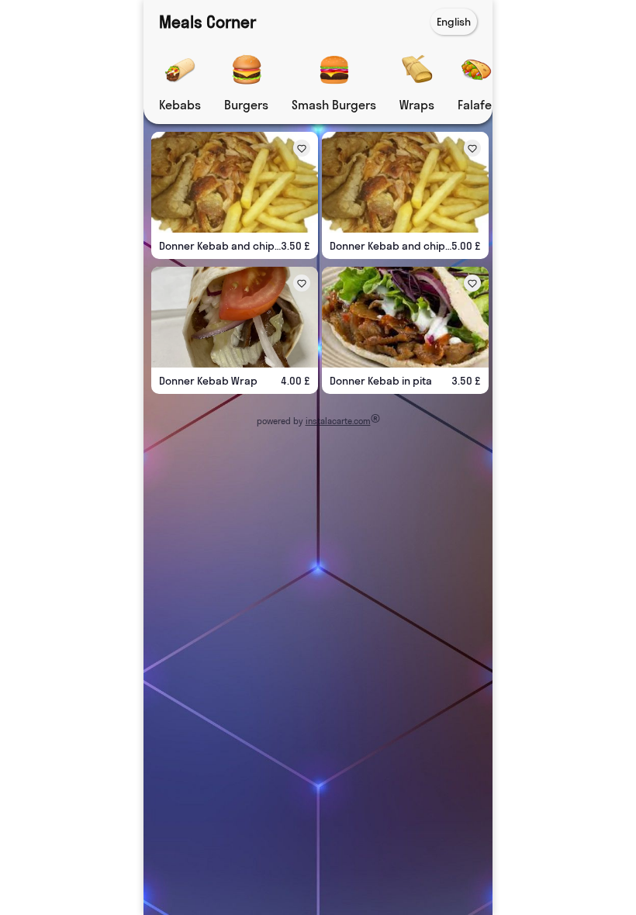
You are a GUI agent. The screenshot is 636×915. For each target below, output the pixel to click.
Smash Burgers (334, 104)
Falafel (476, 104)
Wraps (416, 104)
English (454, 22)
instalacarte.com (338, 421)
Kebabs (180, 104)
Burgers (246, 104)
